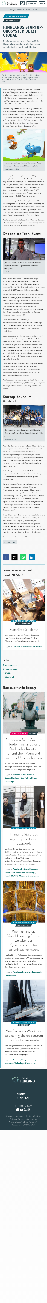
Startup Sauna (11, 669)
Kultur (27, 778)
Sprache (32, 3)
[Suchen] (22, 3)
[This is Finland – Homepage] (9, 3)
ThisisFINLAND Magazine (16, 875)
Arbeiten (16, 869)
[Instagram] (29, 1109)
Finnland (31, 1059)
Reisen (34, 778)
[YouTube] (25, 1109)
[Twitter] (21, 1109)
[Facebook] (17, 1109)
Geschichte (9, 778)
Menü (42, 3)
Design (24, 1059)
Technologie (10, 542)
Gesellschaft (10, 872)
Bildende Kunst (19, 774)
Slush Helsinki (11, 665)
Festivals (30, 774)
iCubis (8, 673)
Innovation (19, 778)
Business (16, 646)
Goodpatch (9, 677)
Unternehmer (26, 646)
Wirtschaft (37, 646)
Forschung (33, 869)
